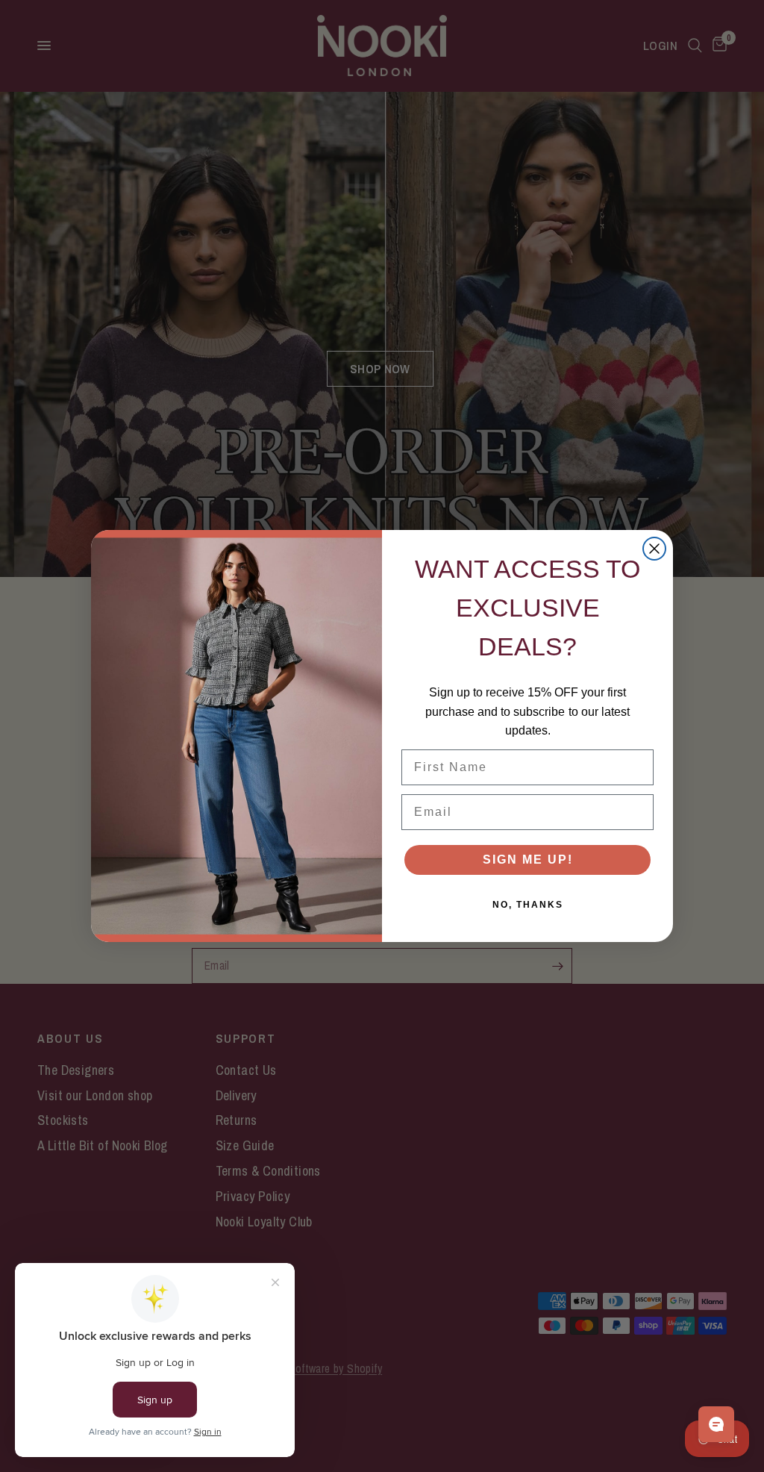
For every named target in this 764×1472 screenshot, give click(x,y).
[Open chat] (716, 1424)
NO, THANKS (527, 904)
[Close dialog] (654, 548)
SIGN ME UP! (528, 859)
